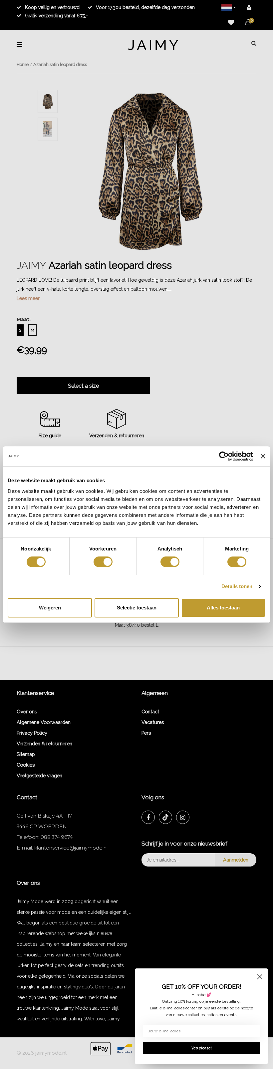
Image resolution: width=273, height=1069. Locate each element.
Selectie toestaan (136, 607)
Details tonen (236, 586)
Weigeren (50, 607)
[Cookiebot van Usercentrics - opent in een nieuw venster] (224, 456)
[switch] (103, 561)
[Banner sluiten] (263, 456)
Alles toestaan (223, 607)
